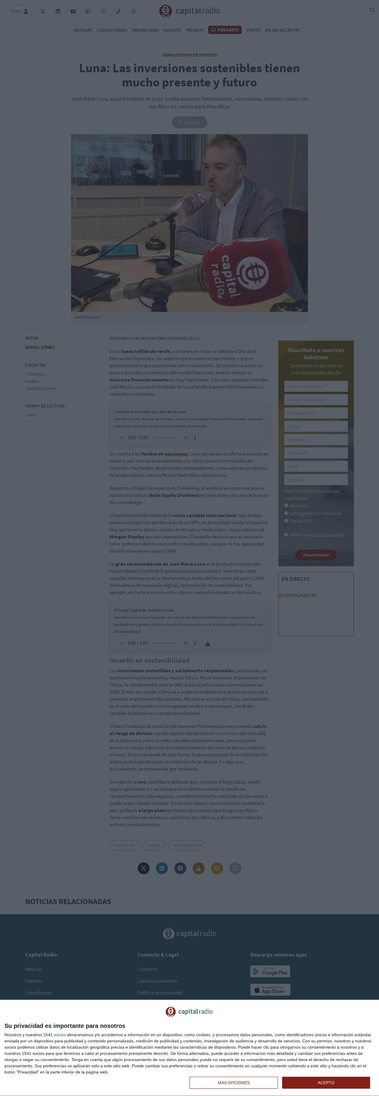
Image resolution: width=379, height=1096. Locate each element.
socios (60, 1035)
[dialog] (189, 1048)
